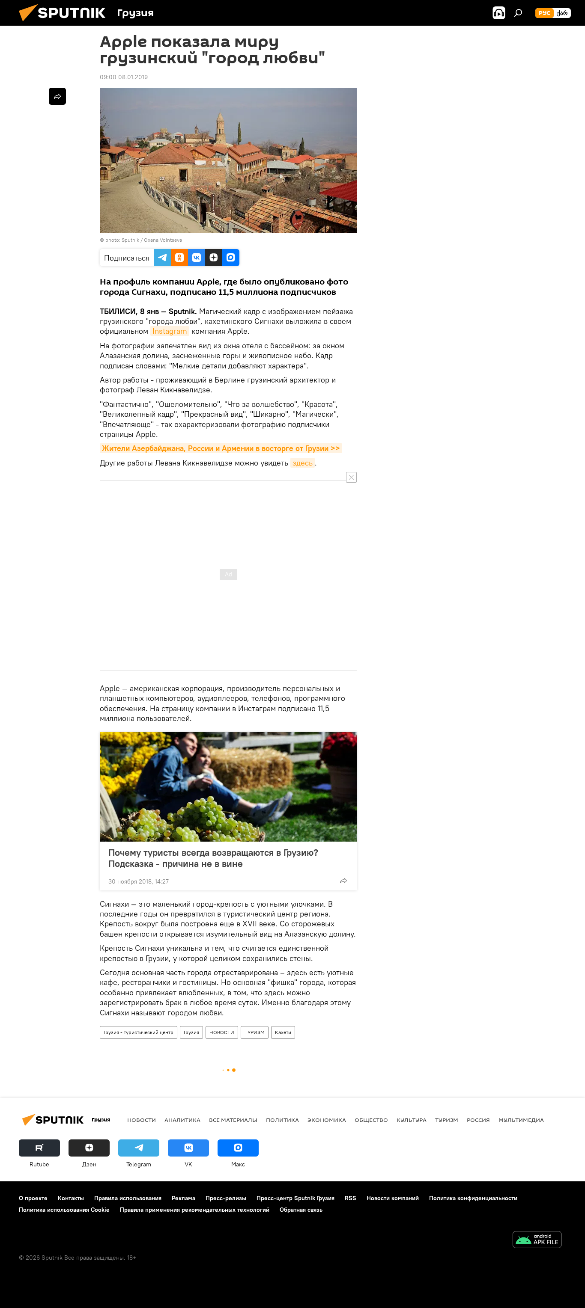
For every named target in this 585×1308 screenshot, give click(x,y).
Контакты (71, 1198)
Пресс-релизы (226, 1198)
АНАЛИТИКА (182, 1120)
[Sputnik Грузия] (65, 23)
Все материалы (233, 1120)
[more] (343, 880)
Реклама (183, 1198)
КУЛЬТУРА (412, 1120)
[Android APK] (537, 1240)
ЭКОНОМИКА (326, 1120)
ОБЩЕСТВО (371, 1120)
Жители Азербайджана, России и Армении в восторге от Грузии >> (221, 448)
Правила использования (127, 1198)
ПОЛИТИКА (282, 1120)
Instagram (169, 331)
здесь (302, 463)
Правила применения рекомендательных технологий (194, 1209)
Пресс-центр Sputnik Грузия (295, 1198)
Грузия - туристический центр (138, 1032)
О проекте (33, 1198)
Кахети (283, 1032)
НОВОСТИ (221, 1032)
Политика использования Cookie (64, 1209)
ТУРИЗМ (255, 1032)
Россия (478, 1120)
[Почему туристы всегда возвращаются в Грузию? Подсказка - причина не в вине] (228, 787)
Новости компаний (393, 1198)
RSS (350, 1198)
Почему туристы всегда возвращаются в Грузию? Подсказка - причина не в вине (213, 858)
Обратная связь (301, 1209)
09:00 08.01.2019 (124, 77)
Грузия (191, 1032)
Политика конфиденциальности (473, 1198)
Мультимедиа (521, 1120)
